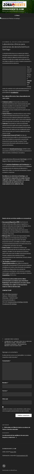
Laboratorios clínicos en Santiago (14, 159)
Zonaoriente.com (13, 9)
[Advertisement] (14, 76)
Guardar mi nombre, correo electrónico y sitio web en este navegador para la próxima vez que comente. (16, 410)
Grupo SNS (13, 452)
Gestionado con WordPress (9, 470)
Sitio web (5, 399)
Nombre (5, 382)
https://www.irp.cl (12, 294)
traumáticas (6, 275)
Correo (5, 391)
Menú (17, 15)
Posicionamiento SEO (22, 455)
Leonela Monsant (23, 41)
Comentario (6, 361)
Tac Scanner (6, 261)
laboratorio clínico (12, 339)
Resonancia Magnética (9, 222)
